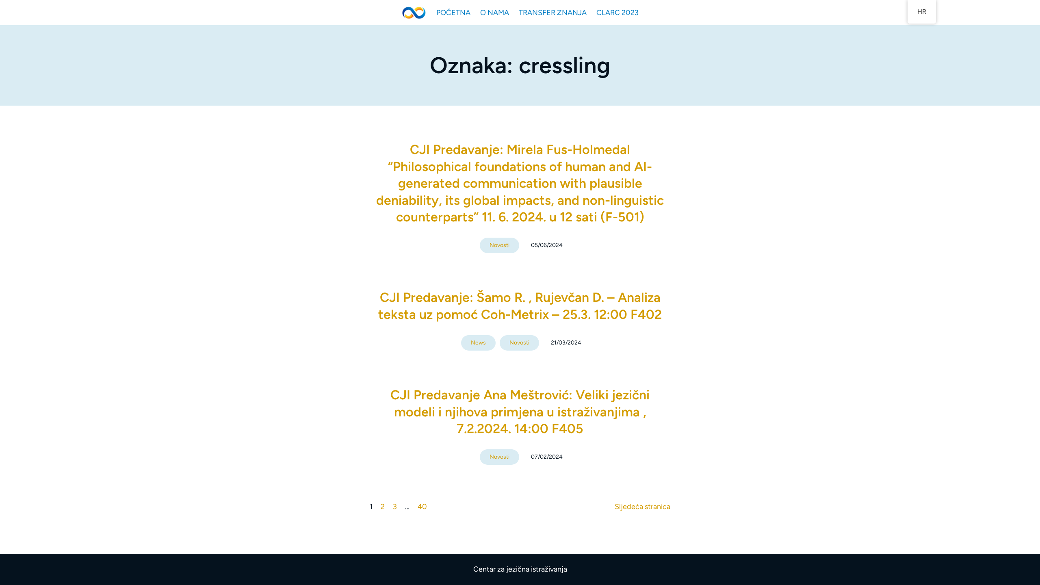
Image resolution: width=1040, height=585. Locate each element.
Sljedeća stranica (642, 506)
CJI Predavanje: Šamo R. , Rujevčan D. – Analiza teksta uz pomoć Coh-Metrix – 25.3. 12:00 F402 (520, 306)
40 (422, 506)
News (478, 342)
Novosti (499, 245)
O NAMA (494, 12)
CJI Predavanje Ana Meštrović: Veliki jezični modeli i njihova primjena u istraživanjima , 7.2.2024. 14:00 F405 (520, 411)
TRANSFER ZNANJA (553, 12)
